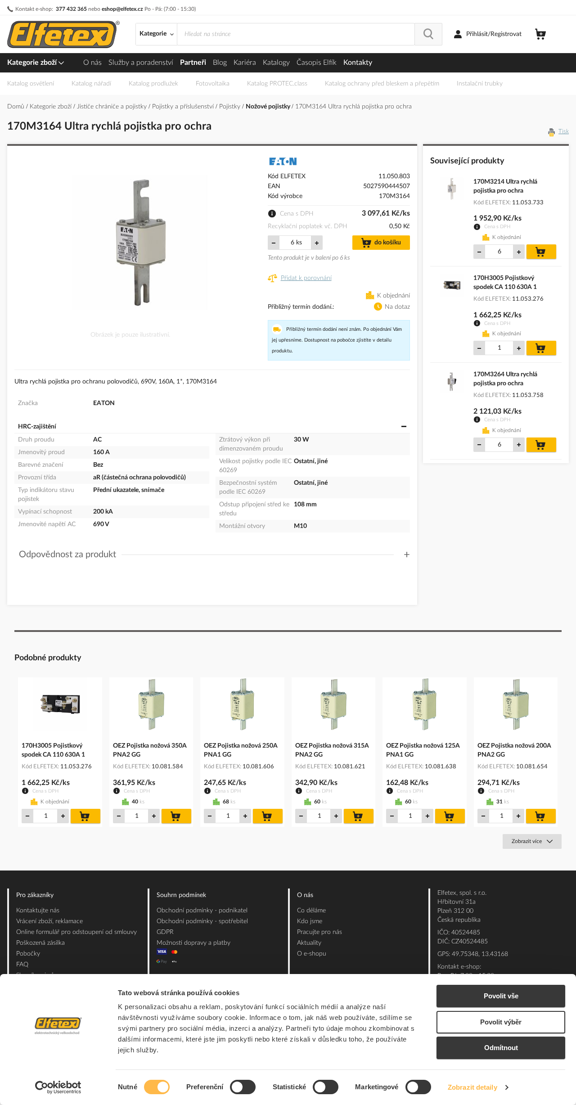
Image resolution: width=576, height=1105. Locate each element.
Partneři (193, 62)
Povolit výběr (501, 1022)
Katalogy (276, 62)
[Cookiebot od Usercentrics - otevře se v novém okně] (58, 1087)
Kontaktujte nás (37, 910)
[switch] (243, 1088)
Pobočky (28, 954)
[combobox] (296, 34)
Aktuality (309, 943)
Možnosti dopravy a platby (193, 943)
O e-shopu (311, 954)
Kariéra (245, 62)
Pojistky (230, 107)
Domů (16, 107)
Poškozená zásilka (40, 943)
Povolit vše (501, 996)
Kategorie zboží (32, 62)
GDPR (165, 932)
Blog (220, 62)
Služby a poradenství (140, 62)
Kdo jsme (309, 921)
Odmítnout (501, 1047)
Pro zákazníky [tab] (35, 895)
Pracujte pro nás (319, 932)
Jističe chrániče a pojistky (112, 107)
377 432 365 (71, 9)
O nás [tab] (305, 895)
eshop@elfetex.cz (122, 9)
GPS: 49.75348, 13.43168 (472, 954)
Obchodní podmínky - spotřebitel (202, 921)
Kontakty (357, 62)
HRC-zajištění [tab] (37, 427)
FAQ (22, 964)
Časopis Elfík (317, 62)
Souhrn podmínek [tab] (181, 895)
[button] (214, 554)
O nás (92, 62)
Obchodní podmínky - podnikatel (202, 910)
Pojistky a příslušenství (184, 107)
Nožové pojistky (269, 107)
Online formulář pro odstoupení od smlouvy (76, 932)
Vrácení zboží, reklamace (49, 921)
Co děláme (311, 910)
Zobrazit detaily (472, 1087)
